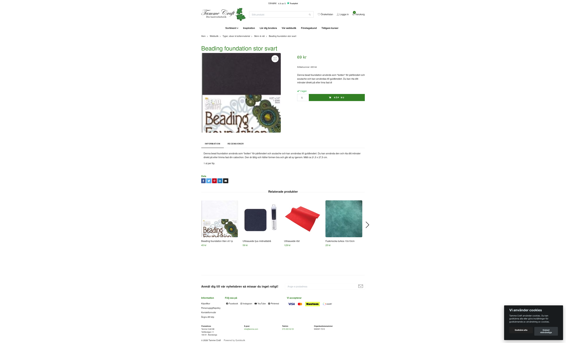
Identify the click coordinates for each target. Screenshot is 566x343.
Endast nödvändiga (546, 331)
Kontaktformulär (208, 333)
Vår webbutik (289, 49)
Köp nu (339, 119)
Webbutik (214, 57)
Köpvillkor (205, 324)
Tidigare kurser (329, 49)
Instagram (247, 324)
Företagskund (309, 49)
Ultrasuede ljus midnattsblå (257, 262)
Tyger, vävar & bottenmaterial (236, 57)
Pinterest (274, 324)
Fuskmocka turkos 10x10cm (339, 262)
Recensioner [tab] (236, 165)
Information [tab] (212, 165)
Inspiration (249, 49)
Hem (203, 57)
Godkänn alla (521, 330)
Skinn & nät (259, 57)
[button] (367, 246)
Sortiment (230, 49)
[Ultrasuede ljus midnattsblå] (262, 240)
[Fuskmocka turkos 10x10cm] (345, 240)
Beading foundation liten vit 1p (217, 262)
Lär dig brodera (268, 49)
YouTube (261, 324)
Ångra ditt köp (207, 338)
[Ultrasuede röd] (303, 240)
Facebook (233, 324)
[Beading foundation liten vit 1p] (220, 240)
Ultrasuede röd (292, 262)
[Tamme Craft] (253, 23)
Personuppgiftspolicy (211, 329)
